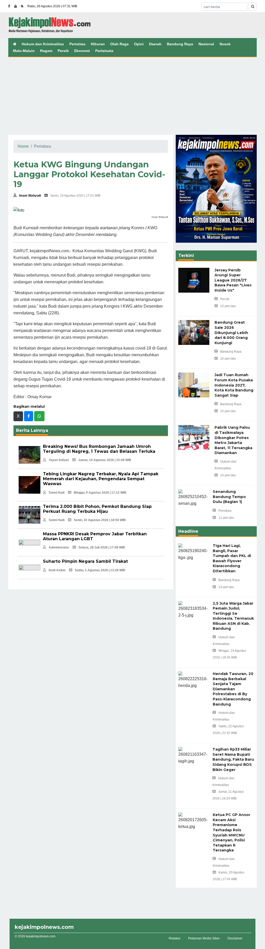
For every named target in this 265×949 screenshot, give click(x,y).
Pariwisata (104, 51)
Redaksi (174, 938)
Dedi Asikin (57, 570)
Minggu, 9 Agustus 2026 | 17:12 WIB (100, 492)
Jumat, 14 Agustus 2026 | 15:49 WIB (104, 460)
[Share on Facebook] (28, 416)
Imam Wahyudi (30, 195)
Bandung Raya (180, 44)
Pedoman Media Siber (204, 938)
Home (23, 146)
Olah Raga (119, 44)
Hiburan (98, 44)
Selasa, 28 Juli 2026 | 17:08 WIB (101, 547)
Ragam (46, 51)
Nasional (206, 44)
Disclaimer (234, 938)
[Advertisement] (132, 96)
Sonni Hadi (56, 492)
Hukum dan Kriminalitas (43, 44)
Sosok (225, 44)
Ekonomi (82, 51)
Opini (139, 44)
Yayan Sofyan (59, 460)
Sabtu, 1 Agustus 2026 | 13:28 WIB (100, 570)
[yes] (253, 7)
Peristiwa (77, 44)
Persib (63, 51)
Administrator (59, 547)
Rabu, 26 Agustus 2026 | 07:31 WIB (52, 6)
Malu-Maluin (24, 51)
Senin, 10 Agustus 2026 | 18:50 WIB (100, 520)
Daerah (155, 44)
